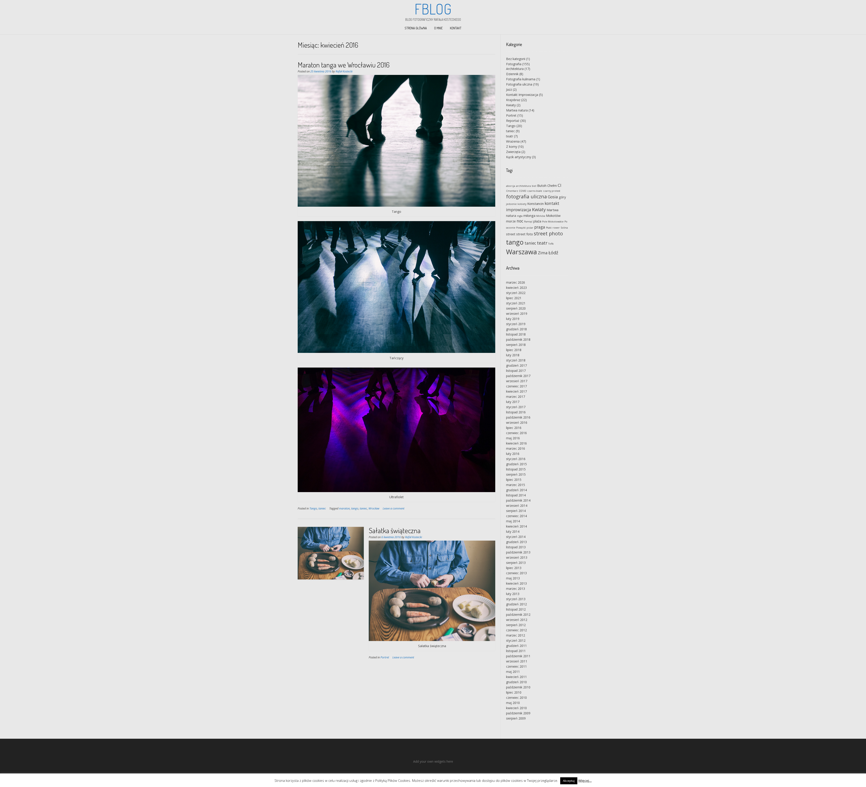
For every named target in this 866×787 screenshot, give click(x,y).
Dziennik (512, 74)
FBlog (433, 9)
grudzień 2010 (516, 682)
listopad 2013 (516, 547)
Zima (543, 252)
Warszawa (521, 251)
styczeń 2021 (515, 303)
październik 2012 (518, 614)
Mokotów (553, 215)
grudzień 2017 (516, 365)
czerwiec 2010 (516, 697)
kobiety (522, 204)
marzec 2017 (515, 396)
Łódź (553, 253)
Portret (384, 657)
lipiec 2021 (513, 298)
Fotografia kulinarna (520, 79)
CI (559, 185)
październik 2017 (518, 376)
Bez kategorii (515, 59)
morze (511, 221)
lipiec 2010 (513, 692)
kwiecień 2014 (516, 526)
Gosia (553, 196)
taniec (322, 508)
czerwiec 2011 (516, 666)
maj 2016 (513, 438)
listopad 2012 (516, 609)
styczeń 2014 (515, 537)
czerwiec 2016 (516, 433)
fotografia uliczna (526, 196)
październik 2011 (518, 656)
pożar (530, 227)
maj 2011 (513, 671)
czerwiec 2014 (516, 516)
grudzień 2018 (516, 329)
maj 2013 (513, 578)
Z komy (511, 146)
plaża (537, 221)
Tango (313, 508)
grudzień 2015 (516, 464)
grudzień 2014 (516, 490)
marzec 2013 (515, 588)
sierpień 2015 (516, 474)
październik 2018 (518, 339)
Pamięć (528, 221)
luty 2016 (512, 453)
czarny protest (551, 190)
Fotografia (513, 64)
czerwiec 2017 (516, 386)
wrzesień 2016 (516, 422)
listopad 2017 (516, 370)
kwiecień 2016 (516, 443)
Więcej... (585, 780)
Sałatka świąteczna (395, 530)
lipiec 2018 (513, 350)
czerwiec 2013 (516, 573)
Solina (564, 227)
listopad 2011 (516, 651)
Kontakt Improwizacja (522, 95)
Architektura (515, 69)
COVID (522, 190)
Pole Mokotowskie (553, 221)
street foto (524, 234)
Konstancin (535, 203)
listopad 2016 (516, 412)
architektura (523, 185)
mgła (520, 216)
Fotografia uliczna (519, 84)
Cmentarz (512, 190)
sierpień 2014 (516, 511)
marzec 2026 (515, 282)
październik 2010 (518, 687)
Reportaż (512, 120)
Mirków (540, 216)
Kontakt (455, 28)
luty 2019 (512, 319)
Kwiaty (511, 105)
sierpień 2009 (516, 718)
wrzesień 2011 (516, 661)
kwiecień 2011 (516, 677)
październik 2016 (518, 417)
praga (539, 227)
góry (562, 197)
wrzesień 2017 (516, 381)
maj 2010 (513, 703)
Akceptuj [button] (569, 781)
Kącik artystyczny (518, 157)
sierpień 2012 (516, 625)
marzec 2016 (515, 448)
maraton (344, 508)
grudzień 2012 (516, 604)
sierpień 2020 (516, 308)
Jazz (509, 89)
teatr (509, 136)
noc (520, 221)
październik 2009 (518, 713)
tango (354, 508)
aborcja (510, 185)
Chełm (552, 185)
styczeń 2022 (515, 293)
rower (556, 227)
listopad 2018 (516, 334)
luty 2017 (512, 402)
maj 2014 (513, 521)
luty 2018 (512, 355)
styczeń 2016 (515, 459)
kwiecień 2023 (516, 287)
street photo (548, 233)
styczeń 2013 (515, 599)
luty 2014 (512, 531)
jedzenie (511, 204)
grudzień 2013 (516, 542)
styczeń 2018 (515, 360)
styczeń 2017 (515, 407)
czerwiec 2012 (516, 630)
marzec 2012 (515, 635)
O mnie (438, 28)
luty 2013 (512, 594)
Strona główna (416, 28)
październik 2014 (518, 500)
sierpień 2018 (516, 345)
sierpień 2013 (516, 562)
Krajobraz (513, 100)
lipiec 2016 (513, 428)
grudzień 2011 (516, 645)
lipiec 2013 (513, 568)
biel (534, 185)
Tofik (551, 243)
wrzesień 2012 (516, 620)
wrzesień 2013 (516, 557)
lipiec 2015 (513, 479)
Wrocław (374, 508)
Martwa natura (517, 110)
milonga (529, 215)
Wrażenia (513, 141)
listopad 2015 (516, 469)
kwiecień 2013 (516, 583)
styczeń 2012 (515, 640)
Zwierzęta (513, 152)
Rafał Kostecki (344, 71)
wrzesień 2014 (516, 505)
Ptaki (549, 227)
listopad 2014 (516, 495)
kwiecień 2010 (516, 708)
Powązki (521, 227)
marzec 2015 (515, 485)
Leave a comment (393, 508)
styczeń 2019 (515, 324)
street (510, 234)
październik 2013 (518, 552)
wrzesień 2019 (516, 313)
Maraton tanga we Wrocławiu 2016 (343, 64)
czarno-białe (534, 190)
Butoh (541, 185)
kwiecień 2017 (516, 391)
